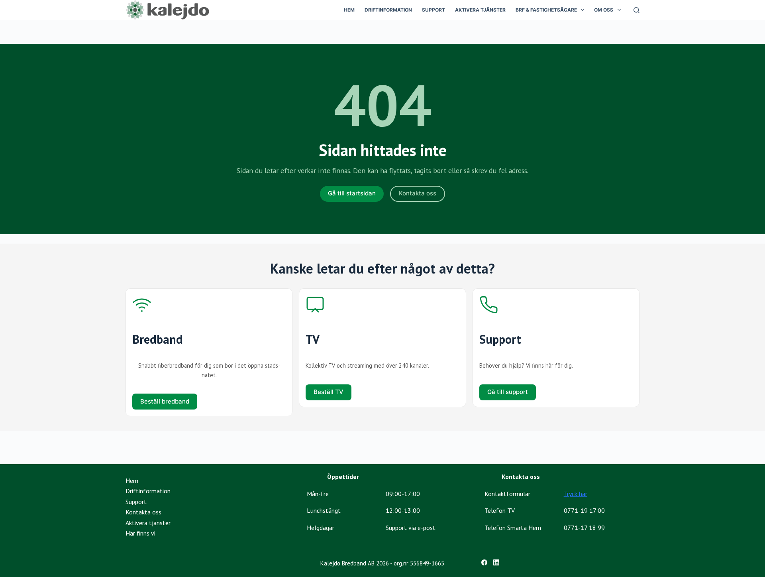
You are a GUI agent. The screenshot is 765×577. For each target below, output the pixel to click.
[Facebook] (484, 562)
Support (433, 10)
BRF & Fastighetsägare (546, 10)
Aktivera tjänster (480, 10)
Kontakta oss (417, 193)
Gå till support (507, 392)
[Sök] (636, 10)
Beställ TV (328, 392)
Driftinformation (388, 10)
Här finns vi (140, 533)
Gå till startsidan (352, 193)
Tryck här (575, 494)
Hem (349, 10)
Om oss (603, 10)
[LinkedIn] (496, 562)
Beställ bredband (164, 401)
